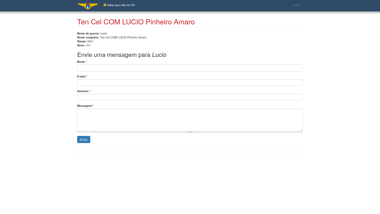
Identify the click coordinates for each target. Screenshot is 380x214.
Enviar (84, 139)
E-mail (82, 76)
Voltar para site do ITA (120, 5)
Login (296, 5)
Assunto (83, 91)
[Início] (89, 6)
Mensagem (85, 106)
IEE (88, 45)
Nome (82, 62)
